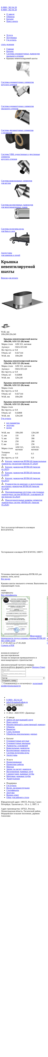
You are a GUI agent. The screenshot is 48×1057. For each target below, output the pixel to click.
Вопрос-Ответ (38, 667)
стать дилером (7, 44)
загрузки (10, 425)
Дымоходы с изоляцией (17, 746)
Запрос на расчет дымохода (18, 769)
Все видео (5, 579)
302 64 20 (9, 7)
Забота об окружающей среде (19, 720)
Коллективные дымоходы (18, 750)
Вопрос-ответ (12, 795)
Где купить (11, 40)
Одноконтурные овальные (18, 743)
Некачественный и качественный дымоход (25, 724)
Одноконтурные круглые (17, 741)
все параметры (13, 423)
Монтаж (10, 767)
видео (9, 428)
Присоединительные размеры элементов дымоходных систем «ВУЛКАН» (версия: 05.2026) (21, 502)
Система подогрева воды (17, 753)
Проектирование (14, 762)
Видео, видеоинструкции (18, 788)
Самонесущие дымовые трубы (20, 774)
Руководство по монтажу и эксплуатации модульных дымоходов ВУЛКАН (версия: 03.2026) (22, 486)
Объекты (10, 16)
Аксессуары (11, 755)
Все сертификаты (9, 595)
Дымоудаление (13, 779)
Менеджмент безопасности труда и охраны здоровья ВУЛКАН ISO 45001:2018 (23, 638)
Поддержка (11, 37)
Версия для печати (9, 278)
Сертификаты (12, 790)
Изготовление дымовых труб (19, 771)
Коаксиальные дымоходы (17, 748)
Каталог (10, 19)
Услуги (9, 35)
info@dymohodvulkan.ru (17, 702)
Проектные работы (15, 764)
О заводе (10, 14)
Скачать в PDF (7, 645)
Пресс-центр (12, 21)
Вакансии (10, 729)
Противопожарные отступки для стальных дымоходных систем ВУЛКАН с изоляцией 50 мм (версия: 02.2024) (22, 494)
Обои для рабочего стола (17, 797)
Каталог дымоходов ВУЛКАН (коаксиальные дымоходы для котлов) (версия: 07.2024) (23, 462)
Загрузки (10, 793)
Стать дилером (13, 732)
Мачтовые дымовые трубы (18, 776)
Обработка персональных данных (21, 734)
